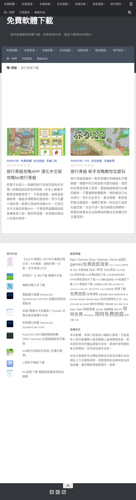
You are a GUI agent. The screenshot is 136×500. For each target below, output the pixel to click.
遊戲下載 (122, 304)
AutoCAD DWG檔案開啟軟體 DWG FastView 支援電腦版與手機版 (43, 339)
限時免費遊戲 (109, 314)
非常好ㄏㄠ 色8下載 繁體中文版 (42, 275)
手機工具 (51, 161)
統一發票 (9, 12)
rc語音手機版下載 (33, 362)
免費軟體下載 (30, 20)
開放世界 (118, 309)
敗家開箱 (98, 4)
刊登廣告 (24, 12)
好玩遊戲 (62, 4)
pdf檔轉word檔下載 (102, 284)
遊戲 (116, 304)
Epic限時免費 (77, 274)
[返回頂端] (68, 485)
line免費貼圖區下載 (95, 274)
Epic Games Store (103, 259)
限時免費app (89, 315)
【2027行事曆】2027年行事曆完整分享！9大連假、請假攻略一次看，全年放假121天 (43, 264)
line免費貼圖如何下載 (83, 279)
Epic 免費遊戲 (80, 269)
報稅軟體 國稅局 (93, 299)
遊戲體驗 (108, 309)
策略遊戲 (109, 304)
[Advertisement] (70, 103)
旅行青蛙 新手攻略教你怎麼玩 (98, 171)
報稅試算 (81, 299)
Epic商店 (110, 269)
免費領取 (92, 294)
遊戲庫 (79, 309)
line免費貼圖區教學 (115, 275)
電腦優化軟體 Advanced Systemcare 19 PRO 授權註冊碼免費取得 (44, 299)
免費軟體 (9, 4)
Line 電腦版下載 (83, 284)
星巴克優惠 (84, 304)
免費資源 (27, 4)
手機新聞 (44, 4)
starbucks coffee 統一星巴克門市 (84, 289)
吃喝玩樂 (80, 4)
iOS (87, 161)
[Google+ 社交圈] (57, 492)
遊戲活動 (99, 310)
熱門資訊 (115, 4)
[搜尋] (129, 12)
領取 (77, 320)
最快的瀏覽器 (97, 304)
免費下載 (120, 289)
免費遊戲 (78, 294)
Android (13, 161)
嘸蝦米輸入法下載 (33, 285)
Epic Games (79, 259)
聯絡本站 (39, 12)
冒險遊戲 (103, 294)
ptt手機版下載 (118, 284)
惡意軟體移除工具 (111, 299)
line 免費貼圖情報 (104, 279)
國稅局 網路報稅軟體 (116, 295)
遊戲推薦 (89, 309)
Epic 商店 (96, 269)
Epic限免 (121, 270)
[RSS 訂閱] (63, 492)
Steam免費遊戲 (107, 289)
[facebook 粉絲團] (51, 492)
